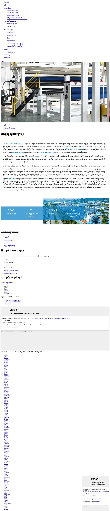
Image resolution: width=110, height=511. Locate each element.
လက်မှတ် (6, 237)
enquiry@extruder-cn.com (10, 273)
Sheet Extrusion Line (12, 10)
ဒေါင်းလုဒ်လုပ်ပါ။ (12, 23)
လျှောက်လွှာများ (8, 240)
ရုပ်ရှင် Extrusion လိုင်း (13, 15)
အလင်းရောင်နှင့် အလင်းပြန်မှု (15, 43)
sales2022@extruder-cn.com (11, 270)
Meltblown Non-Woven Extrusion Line (17, 19)
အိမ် (5, 5)
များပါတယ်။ (10, 32)
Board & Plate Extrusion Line (14, 17)
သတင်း (6, 49)
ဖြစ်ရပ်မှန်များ (11, 52)
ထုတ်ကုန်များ (7, 8)
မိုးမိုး (8, 38)
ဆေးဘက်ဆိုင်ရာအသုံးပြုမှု (14, 46)
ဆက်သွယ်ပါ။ (7, 57)
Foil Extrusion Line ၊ (12, 12)
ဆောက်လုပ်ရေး (11, 35)
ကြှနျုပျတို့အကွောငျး (10, 21)
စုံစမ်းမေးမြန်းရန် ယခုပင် (7, 282)
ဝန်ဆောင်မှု (7, 54)
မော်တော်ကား (11, 40)
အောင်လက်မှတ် (11, 26)
